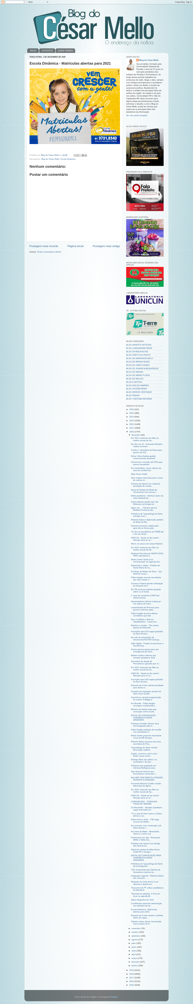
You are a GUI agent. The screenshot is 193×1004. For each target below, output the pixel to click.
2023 (131, 421)
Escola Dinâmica (68, 159)
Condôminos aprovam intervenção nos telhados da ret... (146, 904)
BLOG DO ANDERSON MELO (139, 358)
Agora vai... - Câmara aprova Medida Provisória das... (144, 509)
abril (134, 954)
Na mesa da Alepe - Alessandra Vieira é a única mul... (145, 832)
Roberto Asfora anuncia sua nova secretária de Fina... (146, 743)
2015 (131, 985)
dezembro (136, 435)
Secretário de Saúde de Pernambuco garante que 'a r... (146, 662)
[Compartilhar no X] (80, 155)
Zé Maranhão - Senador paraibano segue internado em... (146, 809)
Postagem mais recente (43, 246)
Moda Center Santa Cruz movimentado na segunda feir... (146, 560)
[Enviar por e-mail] (75, 155)
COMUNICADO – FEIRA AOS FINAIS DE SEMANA (144, 803)
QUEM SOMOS (65, 50)
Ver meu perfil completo (136, 115)
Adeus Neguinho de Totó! (142, 900)
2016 (131, 981)
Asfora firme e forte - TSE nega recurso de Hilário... (145, 820)
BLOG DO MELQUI (134, 379)
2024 (131, 417)
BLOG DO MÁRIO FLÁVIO (138, 375)
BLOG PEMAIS (133, 395)
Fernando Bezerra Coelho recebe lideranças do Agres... (146, 785)
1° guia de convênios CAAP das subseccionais (145, 596)
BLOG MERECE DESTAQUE (139, 392)
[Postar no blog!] (77, 155)
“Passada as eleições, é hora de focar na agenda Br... (145, 895)
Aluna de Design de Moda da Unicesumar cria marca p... (144, 491)
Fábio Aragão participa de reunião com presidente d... (146, 731)
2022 (131, 424)
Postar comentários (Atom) (49, 252)
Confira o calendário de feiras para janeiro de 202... (146, 451)
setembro (136, 936)
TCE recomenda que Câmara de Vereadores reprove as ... (145, 871)
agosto (135, 940)
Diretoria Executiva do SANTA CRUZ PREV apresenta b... (147, 554)
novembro (136, 928)
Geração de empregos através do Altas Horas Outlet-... (146, 692)
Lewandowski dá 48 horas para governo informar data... (145, 608)
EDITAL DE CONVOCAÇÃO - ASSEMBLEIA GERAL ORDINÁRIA (144, 717)
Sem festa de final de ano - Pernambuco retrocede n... (144, 773)
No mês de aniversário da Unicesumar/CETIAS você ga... (146, 638)
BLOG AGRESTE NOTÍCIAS (138, 345)
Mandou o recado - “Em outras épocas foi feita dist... (145, 626)
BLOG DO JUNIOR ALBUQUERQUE (142, 368)
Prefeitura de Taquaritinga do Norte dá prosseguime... (147, 865)
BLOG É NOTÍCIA (134, 382)
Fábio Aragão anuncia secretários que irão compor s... (146, 578)
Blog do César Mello (50, 159)
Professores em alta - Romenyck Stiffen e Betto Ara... (145, 839)
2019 (131, 970)
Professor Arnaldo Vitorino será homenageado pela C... (145, 725)
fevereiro (136, 962)
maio (134, 951)
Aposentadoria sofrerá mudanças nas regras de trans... (146, 602)
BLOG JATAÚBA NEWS (136, 389)
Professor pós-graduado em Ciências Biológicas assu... (144, 767)
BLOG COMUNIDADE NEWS (139, 348)
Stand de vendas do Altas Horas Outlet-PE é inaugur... (145, 851)
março (135, 958)
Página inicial (75, 246)
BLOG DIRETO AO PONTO (138, 355)
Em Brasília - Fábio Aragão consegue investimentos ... (144, 704)
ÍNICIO (33, 50)
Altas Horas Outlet (139, 474)
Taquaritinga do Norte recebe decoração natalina (144, 749)
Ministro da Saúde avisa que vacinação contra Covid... (143, 710)
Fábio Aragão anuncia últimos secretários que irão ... (144, 614)
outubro (135, 932)
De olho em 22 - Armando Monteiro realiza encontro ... (146, 445)
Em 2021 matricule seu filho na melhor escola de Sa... (145, 439)
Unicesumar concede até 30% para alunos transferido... (146, 463)
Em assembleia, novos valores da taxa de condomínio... (146, 469)
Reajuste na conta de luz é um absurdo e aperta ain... (144, 883)
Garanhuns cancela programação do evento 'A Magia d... (146, 698)
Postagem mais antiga (106, 246)
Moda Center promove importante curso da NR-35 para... (146, 737)
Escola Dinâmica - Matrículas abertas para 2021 (144, 910)
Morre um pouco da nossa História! (146, 544)
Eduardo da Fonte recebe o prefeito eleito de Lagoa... (147, 916)
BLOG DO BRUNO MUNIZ (138, 362)
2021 (131, 428)
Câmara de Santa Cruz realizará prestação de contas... (145, 485)
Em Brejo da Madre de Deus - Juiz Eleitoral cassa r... (146, 572)
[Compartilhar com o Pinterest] (85, 155)
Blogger (114, 997)
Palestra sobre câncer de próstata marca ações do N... (146, 922)
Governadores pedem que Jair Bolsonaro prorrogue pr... (144, 503)
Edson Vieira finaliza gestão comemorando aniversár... (144, 457)
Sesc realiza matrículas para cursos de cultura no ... (147, 479)
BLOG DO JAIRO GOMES (137, 365)
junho (134, 947)
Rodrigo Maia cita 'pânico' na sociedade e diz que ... (144, 761)
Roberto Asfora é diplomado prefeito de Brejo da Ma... (147, 521)
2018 (131, 974)
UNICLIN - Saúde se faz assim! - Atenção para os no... (145, 539)
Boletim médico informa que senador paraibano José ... (144, 656)
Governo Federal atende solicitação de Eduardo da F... (147, 584)
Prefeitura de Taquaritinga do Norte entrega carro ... (147, 515)
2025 (131, 413)
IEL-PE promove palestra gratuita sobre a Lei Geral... (146, 590)
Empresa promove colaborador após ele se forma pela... (145, 527)
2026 (131, 409)
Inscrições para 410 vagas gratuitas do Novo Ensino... (147, 632)
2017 (131, 978)
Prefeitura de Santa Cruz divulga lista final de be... (145, 844)
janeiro (135, 966)
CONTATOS (47, 50)
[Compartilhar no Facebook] (83, 155)
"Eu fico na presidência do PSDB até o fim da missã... (147, 533)
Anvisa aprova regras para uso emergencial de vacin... (145, 650)
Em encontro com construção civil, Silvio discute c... (146, 827)
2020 (131, 432)
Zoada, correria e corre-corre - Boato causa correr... (144, 755)
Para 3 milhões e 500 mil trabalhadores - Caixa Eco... (144, 620)
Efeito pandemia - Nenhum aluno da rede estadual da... (147, 497)
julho (134, 943)
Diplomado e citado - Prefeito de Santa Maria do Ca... (145, 566)
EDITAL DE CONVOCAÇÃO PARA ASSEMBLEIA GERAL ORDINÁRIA (146, 857)
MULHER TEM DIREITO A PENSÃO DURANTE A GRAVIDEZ (147, 779)
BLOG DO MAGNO (134, 372)
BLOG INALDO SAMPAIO (137, 385)
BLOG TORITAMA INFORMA (139, 399)
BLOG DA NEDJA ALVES (137, 352)
